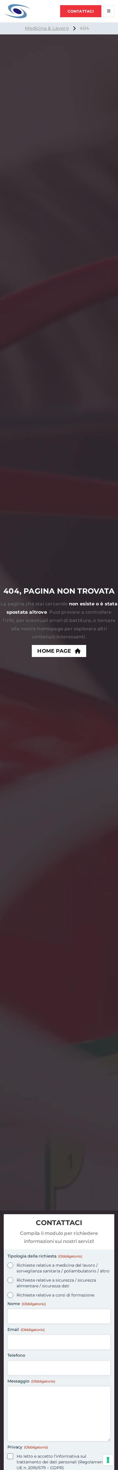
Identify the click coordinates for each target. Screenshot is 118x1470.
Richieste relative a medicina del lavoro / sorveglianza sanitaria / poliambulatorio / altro (63, 1268)
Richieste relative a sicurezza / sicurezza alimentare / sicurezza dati (56, 1283)
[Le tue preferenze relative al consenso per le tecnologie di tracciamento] (108, 1460)
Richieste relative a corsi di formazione (55, 1295)
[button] (80, 11)
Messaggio (31, 1381)
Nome (26, 1303)
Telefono (16, 1355)
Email (26, 1329)
